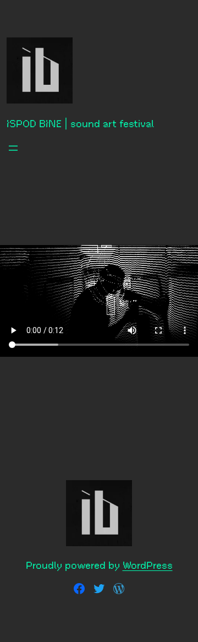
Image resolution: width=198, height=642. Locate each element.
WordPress (148, 565)
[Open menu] (13, 148)
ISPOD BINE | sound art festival (80, 124)
